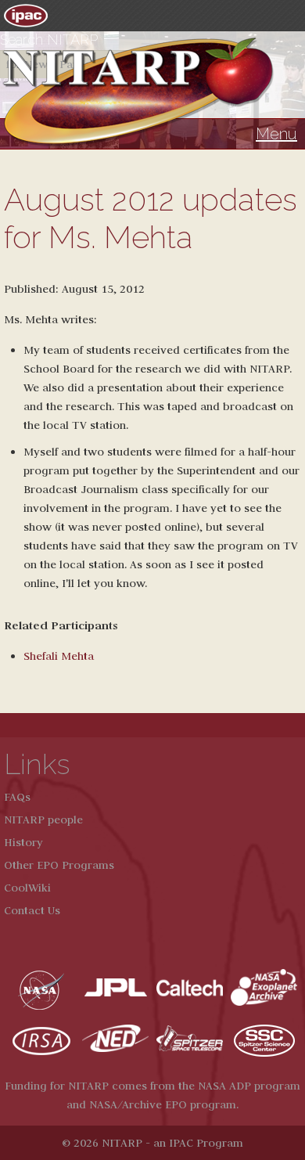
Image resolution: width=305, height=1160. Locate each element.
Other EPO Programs (59, 865)
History (23, 842)
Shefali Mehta (58, 656)
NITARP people (43, 819)
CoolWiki (27, 888)
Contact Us (32, 910)
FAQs (17, 797)
